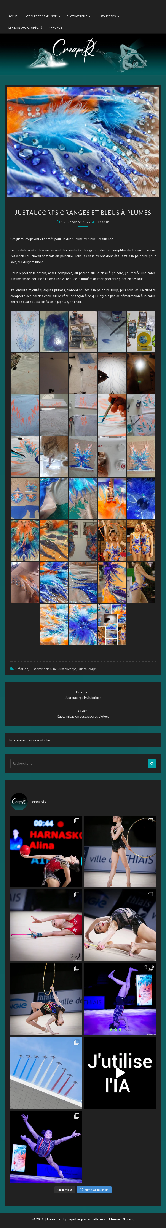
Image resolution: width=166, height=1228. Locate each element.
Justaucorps (106, 16)
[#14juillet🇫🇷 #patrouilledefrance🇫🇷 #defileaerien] (46, 1073)
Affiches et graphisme (41, 16)
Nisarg (128, 1219)
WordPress (96, 1219)
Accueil (13, 16)
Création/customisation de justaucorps (45, 669)
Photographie (77, 16)
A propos (55, 27)
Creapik (102, 222)
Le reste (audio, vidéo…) (25, 27)
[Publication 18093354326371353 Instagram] (46, 1147)
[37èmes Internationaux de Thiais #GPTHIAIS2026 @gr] (46, 851)
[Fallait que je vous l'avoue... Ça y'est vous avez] (120, 1073)
